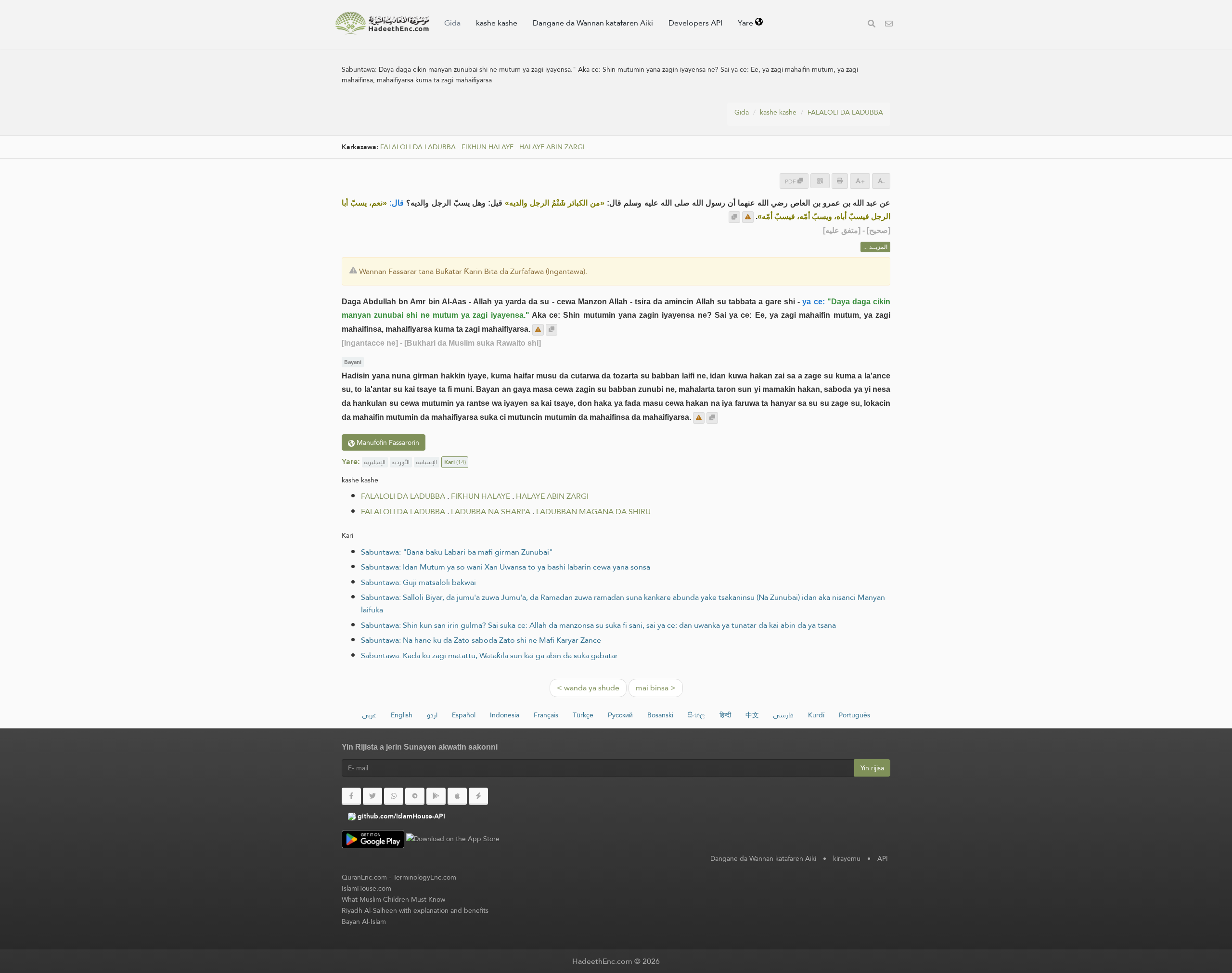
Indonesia (504, 715)
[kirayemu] (889, 24)
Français (546, 715)
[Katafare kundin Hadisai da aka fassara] (382, 23)
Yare (746, 23)
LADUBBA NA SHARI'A (490, 512)
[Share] (820, 180)
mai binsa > (656, 688)
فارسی (783, 715)
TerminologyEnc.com (424, 877)
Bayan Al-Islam (364, 921)
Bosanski (660, 715)
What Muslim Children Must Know (393, 899)
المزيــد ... (875, 247)
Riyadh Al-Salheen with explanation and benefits (415, 910)
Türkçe (583, 715)
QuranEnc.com (364, 877)
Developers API (695, 23)
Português (854, 715)
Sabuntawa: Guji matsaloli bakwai (418, 582)
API (882, 858)
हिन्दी (725, 715)
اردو (432, 715)
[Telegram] (414, 796)
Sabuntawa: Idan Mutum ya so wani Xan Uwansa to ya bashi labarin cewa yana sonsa (505, 567)
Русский (620, 715)
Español (463, 715)
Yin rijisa (872, 768)
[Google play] (436, 796)
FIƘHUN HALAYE (487, 147)
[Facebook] (351, 796)
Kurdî (816, 715)
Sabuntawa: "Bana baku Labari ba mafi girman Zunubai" (457, 552)
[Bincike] (871, 24)
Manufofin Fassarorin (387, 442)
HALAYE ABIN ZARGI (552, 147)
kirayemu (846, 858)
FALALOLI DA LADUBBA (845, 112)
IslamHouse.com (366, 888)
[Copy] (734, 217)
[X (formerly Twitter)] (372, 796)
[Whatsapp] (393, 796)
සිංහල (696, 715)
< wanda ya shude (588, 688)
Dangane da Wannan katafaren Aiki (593, 23)
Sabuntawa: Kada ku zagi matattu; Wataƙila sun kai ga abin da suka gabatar (489, 655)
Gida (452, 23)
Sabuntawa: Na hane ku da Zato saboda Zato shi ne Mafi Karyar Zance (481, 640)
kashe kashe (496, 23)
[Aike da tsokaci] (748, 217)
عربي (369, 715)
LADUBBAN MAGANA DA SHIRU (593, 512)
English (401, 715)
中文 (752, 715)
